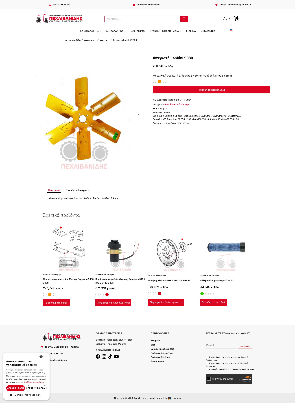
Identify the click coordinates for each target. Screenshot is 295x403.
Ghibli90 (187, 116)
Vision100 (186, 119)
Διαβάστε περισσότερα (34, 382)
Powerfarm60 (233, 116)
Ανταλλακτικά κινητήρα (96, 40)
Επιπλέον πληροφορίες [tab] (78, 190)
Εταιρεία (155, 340)
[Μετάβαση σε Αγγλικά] (231, 30)
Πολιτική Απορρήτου (162, 353)
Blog (153, 344)
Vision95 (234, 119)
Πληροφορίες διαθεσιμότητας (113, 302)
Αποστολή (244, 346)
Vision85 (216, 119)
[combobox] (41, 356)
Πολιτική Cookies (160, 357)
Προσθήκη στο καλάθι (211, 89)
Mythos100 (197, 116)
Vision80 (206, 119)
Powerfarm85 (173, 119)
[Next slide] (138, 114)
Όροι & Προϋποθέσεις (162, 349)
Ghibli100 (169, 116)
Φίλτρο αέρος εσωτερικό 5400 (216, 280)
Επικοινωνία (157, 361)
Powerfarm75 (159, 119)
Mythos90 (221, 116)
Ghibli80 (179, 116)
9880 (161, 116)
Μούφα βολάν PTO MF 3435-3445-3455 (169, 280)
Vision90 (225, 119)
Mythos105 (209, 116)
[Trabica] (174, 398)
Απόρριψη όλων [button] (36, 388)
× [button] (45, 356)
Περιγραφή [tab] (54, 190)
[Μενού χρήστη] (227, 18)
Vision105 (196, 119)
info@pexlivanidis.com (148, 4)
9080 (155, 116)
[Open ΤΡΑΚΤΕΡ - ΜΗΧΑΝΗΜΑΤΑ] (180, 31)
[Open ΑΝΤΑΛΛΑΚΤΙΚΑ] (125, 31)
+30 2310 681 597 (61, 4)
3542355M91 (184, 123)
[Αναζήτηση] (184, 19)
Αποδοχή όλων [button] (15, 388)
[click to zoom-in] (84, 114)
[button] (26, 395)
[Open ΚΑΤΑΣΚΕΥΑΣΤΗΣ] (100, 31)
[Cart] (236, 18)
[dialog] (26, 376)
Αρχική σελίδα (73, 40)
